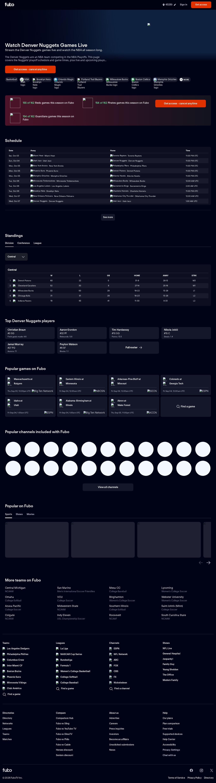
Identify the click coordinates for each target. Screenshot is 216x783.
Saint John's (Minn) (172, 605)
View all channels (108, 487)
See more (108, 217)
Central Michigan (15, 587)
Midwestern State (67, 605)
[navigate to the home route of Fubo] (9, 5)
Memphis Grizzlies (167, 79)
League (38, 243)
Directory (208, 778)
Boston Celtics (143, 79)
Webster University (172, 596)
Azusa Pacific (13, 605)
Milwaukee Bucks (119, 79)
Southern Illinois (118, 605)
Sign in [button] (183, 4)
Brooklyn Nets (44, 79)
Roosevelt (115, 615)
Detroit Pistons (24, 280)
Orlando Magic (66, 79)
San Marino (64, 587)
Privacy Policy (194, 778)
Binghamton (116, 596)
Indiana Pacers (24, 301)
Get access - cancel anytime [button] (30, 69)
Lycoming (167, 587)
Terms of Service (176, 778)
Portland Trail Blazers (91, 79)
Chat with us (169, 755)
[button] (200, 562)
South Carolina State (173, 615)
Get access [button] (201, 4)
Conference (23, 243)
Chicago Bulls (24, 296)
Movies (30, 514)
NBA (26, 79)
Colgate (10, 615)
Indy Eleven (64, 615)
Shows (19, 514)
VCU (60, 596)
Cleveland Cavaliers (27, 285)
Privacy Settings (171, 750)
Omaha (9, 596)
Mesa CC (114, 587)
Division (9, 243)
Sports (8, 514)
